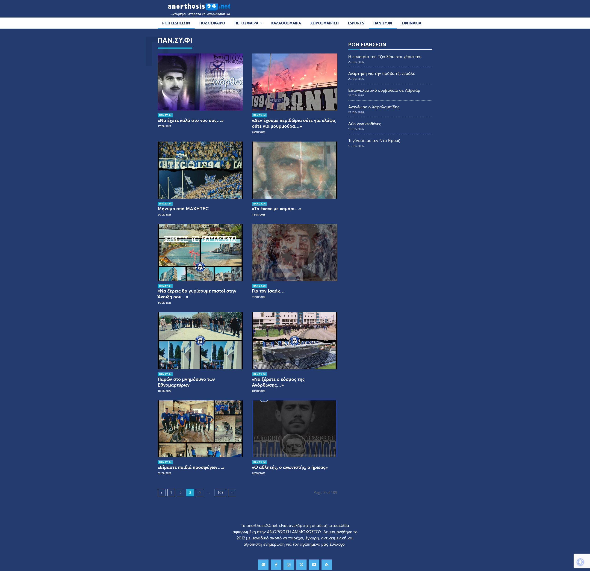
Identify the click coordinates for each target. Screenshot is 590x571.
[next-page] (232, 492)
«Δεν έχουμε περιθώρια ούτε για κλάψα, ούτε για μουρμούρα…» (294, 123)
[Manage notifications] (580, 562)
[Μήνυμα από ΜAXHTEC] (200, 170)
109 (220, 492)
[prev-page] (161, 492)
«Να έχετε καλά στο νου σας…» (191, 120)
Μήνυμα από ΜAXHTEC (183, 208)
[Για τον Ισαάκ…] (294, 252)
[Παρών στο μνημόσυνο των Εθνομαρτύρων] (200, 340)
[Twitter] (301, 564)
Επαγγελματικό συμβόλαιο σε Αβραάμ (384, 90)
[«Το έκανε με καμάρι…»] (294, 170)
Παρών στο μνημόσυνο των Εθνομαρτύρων (186, 382)
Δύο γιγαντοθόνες (364, 123)
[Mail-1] (263, 564)
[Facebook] (276, 564)
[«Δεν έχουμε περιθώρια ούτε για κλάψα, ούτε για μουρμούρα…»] (294, 81)
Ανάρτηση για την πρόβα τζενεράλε (381, 73)
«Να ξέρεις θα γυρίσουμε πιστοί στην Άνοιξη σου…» (197, 294)
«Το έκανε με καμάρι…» (276, 208)
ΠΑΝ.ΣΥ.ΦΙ (165, 115)
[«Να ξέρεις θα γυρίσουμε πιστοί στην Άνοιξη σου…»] (200, 252)
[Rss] (327, 564)
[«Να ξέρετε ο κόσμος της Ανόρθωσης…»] (294, 340)
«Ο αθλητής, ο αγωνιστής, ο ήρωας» (290, 467)
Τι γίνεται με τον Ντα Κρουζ (374, 140)
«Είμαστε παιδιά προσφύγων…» (191, 467)
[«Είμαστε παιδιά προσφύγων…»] (200, 428)
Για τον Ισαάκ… (268, 291)
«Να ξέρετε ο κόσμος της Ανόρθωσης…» (278, 382)
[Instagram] (288, 564)
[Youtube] (314, 564)
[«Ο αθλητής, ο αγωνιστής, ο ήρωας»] (294, 428)
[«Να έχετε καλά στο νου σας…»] (200, 81)
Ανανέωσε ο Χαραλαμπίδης (373, 106)
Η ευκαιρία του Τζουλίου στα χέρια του (385, 56)
